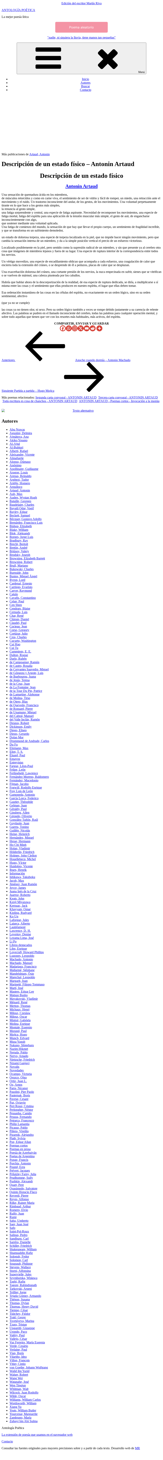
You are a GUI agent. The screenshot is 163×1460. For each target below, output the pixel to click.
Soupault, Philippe (21, 1263)
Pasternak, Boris (20, 1095)
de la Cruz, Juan (20, 683)
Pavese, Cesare (19, 1099)
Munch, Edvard (19, 1038)
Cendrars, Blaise (20, 608)
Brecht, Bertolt (19, 544)
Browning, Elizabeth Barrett (27, 558)
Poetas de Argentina (22, 1156)
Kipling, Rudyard (21, 912)
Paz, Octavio (18, 1102)
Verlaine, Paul (18, 1349)
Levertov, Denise (20, 934)
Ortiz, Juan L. (18, 1081)
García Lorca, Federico (24, 798)
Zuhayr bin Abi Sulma (24, 1421)
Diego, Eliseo (18, 730)
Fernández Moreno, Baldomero (29, 776)
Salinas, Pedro (18, 1235)
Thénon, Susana (20, 1299)
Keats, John (17, 898)
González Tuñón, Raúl (24, 819)
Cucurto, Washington (23, 640)
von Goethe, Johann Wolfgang (29, 1367)
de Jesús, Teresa (20, 680)
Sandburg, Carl (19, 1238)
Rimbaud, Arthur (20, 1206)
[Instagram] (75, 328)
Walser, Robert (19, 1374)
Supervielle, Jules (20, 1274)
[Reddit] (93, 328)
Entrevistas (16, 762)
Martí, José (16, 988)
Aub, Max (16, 494)
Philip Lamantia (19, 1124)
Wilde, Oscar (18, 1396)
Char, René (17, 615)
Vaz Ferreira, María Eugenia (27, 1342)
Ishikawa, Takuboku (22, 877)
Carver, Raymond (21, 590)
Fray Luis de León (21, 791)
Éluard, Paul (17, 755)
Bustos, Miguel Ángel (23, 576)
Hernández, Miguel (22, 837)
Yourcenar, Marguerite (24, 1414)
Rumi (13, 1217)
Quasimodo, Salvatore (23, 1188)
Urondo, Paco (18, 1331)
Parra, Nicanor (19, 1088)
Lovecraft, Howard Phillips (27, 952)
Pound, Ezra (17, 1167)
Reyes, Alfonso (19, 1199)
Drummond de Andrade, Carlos (29, 741)
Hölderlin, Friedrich (22, 852)
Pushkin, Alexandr (21, 1181)
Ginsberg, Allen (19, 812)
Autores (85, 82)
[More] (99, 328)
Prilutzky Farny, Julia (23, 1174)
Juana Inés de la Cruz (23, 891)
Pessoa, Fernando (21, 1117)
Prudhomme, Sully (21, 1177)
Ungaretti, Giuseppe (22, 1328)
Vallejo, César (18, 1338)
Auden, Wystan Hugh (23, 497)
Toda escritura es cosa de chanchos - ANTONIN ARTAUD (39, 401)
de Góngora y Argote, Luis (26, 673)
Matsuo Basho (19, 995)
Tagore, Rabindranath (23, 1285)
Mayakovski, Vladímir (24, 998)
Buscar (85, 86)
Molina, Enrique (20, 1023)
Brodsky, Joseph (20, 554)
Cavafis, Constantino (23, 597)
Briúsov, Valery (19, 551)
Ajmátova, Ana (19, 436)
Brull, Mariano (19, 565)
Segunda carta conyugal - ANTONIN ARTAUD (66, 397)
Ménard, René (18, 1002)
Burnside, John (19, 572)
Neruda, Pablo (19, 1052)
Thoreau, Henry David (24, 1306)
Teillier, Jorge (18, 1292)
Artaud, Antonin (39, 154)
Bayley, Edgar (18, 512)
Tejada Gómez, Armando (25, 1296)
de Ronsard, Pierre (21, 708)
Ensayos (15, 759)
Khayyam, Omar (20, 909)
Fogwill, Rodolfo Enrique (26, 787)
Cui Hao (15, 644)
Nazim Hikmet (19, 1048)
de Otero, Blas (19, 701)
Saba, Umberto (19, 1220)
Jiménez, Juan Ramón (23, 884)
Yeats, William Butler (23, 1410)
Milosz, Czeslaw (20, 1013)
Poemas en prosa (20, 1149)
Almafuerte (17, 458)
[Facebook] (63, 328)
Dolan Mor (16, 737)
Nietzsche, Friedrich (22, 1059)
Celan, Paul (17, 601)
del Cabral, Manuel (22, 716)
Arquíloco (16, 486)
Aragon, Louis (19, 472)
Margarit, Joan (19, 980)
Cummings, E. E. (20, 651)
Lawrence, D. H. (20, 930)
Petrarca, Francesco (22, 1120)
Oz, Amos (16, 1084)
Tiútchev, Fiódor (20, 1313)
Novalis (14, 1066)
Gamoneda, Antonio (22, 794)
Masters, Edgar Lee (22, 991)
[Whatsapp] (69, 328)
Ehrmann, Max (19, 748)
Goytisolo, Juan (19, 823)
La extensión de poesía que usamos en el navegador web (37, 1434)
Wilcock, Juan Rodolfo (24, 1392)
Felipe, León (17, 769)
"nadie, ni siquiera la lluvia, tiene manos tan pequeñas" (81, 37)
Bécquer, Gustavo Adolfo (26, 519)
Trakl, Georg (18, 1317)
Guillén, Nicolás (20, 830)
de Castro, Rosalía (21, 665)
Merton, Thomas (20, 1006)
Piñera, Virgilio (19, 1131)
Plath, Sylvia (17, 1138)
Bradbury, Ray (19, 540)
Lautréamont (17, 927)
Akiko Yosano (18, 440)
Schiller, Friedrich (21, 1245)
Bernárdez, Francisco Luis (26, 522)
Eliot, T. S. (16, 751)
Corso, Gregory (19, 630)
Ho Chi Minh (18, 844)
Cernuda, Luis (18, 612)
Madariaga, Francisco (23, 966)
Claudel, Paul (18, 622)
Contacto (85, 89)
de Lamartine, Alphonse (25, 694)
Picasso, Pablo (19, 1127)
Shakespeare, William (23, 1249)
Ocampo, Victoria (21, 1074)
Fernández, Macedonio (24, 780)
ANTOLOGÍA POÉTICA (18, 10)
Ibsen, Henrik (18, 870)
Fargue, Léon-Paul (21, 766)
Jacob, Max (17, 880)
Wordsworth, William (23, 1403)
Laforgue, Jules (19, 920)
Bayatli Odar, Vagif (22, 508)
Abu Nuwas (17, 429)
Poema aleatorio (81, 27)
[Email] (87, 328)
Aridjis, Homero (20, 483)
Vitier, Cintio (18, 1364)
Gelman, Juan (18, 805)
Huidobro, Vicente (21, 866)
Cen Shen (16, 605)
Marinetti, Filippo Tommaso (27, 984)
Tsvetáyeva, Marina (22, 1321)
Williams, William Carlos (25, 1399)
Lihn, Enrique (18, 948)
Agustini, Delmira (21, 433)
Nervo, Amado (19, 1056)
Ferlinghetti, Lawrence (24, 773)
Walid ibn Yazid (19, 1371)
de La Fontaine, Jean (23, 687)
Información (17, 873)
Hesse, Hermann (20, 841)
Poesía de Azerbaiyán (23, 1152)
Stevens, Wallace (20, 1267)
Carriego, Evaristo (21, 587)
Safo (12, 1227)
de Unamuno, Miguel (23, 712)
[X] (81, 328)
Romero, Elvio (19, 1210)
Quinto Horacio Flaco (23, 1192)
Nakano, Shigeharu (22, 1045)
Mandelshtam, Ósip (22, 973)
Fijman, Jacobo (19, 784)
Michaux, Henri (19, 1009)
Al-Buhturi (16, 447)
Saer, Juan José (19, 1224)
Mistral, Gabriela (20, 1020)
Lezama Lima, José (22, 938)
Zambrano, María (20, 1417)
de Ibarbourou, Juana (23, 676)
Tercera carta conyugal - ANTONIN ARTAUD (128, 397)
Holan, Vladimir (20, 848)
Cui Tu (14, 648)
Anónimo (15, 465)
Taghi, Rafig (17, 1281)
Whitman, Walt (19, 1389)
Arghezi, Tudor (19, 479)
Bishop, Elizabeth (21, 526)
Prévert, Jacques (20, 1170)
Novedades (17, 1070)
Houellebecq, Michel (23, 859)
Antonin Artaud (81, 186)
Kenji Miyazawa (20, 902)
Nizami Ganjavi (19, 1063)
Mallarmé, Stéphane (22, 970)
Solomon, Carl (19, 1260)
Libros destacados (21, 945)
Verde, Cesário (19, 1346)
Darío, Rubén (18, 658)
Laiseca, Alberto (20, 923)
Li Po (13, 941)
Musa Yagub (17, 1041)
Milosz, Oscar (18, 1016)
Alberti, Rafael (19, 451)
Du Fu (14, 744)
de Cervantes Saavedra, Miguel (29, 669)
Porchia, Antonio (20, 1163)
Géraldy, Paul (18, 809)
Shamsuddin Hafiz (21, 1253)
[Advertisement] (81, 123)
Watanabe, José (19, 1381)
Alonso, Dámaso (20, 461)
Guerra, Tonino (19, 827)
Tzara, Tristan (18, 1324)
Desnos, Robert (19, 723)
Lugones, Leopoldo (22, 955)
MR (137, 1448)
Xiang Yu (15, 1406)
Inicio (85, 79)
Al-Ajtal (15, 443)
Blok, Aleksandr (20, 533)
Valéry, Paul (17, 1335)
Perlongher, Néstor (21, 1109)
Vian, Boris (17, 1353)
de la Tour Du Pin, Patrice (26, 691)
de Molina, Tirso (20, 698)
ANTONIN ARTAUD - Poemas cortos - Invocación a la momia (119, 401)
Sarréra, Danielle (20, 1242)
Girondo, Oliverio (21, 816)
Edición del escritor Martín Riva (81, 3)
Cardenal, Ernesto (21, 583)
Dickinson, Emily (21, 726)
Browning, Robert (21, 562)
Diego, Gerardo (19, 733)
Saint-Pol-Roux (19, 1231)
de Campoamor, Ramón (24, 662)
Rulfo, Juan (17, 1213)
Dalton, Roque (19, 655)
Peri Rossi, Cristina (22, 1106)
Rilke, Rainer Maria (22, 1202)
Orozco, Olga (18, 1077)
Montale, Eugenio (21, 1027)
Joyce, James (18, 887)
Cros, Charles (18, 637)
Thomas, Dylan (19, 1303)
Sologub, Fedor (19, 1256)
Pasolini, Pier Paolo (22, 1091)
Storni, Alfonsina (20, 1270)
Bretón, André (18, 547)
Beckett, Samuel (20, 515)
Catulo (14, 594)
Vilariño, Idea (18, 1356)
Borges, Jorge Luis (21, 537)
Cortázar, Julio (19, 633)
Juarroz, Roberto (20, 895)
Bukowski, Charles (22, 569)
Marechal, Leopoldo (22, 977)
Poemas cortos (19, 1145)
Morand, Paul (18, 1031)
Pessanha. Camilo (21, 1113)
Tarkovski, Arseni (21, 1288)
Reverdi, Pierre (19, 1195)
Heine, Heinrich (20, 834)
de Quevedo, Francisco (24, 705)
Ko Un (14, 916)
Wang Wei (16, 1378)
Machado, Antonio (21, 959)
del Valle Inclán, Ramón (25, 719)
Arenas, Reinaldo (20, 476)
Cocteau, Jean (18, 626)
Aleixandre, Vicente (22, 454)
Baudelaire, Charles (22, 504)
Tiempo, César (19, 1310)
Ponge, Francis (19, 1159)
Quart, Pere (17, 1185)
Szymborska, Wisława (23, 1278)
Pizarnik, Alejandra (22, 1134)
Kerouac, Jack (18, 905)
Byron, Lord (17, 580)
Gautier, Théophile (21, 801)
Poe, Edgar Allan (20, 1142)
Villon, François (20, 1360)
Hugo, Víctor (18, 862)
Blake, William (19, 529)
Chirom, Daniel (19, 619)
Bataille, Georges (20, 501)
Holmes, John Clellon (23, 855)
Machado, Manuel (21, 963)
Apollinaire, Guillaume (24, 469)
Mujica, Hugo (18, 1034)
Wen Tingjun (18, 1385)
